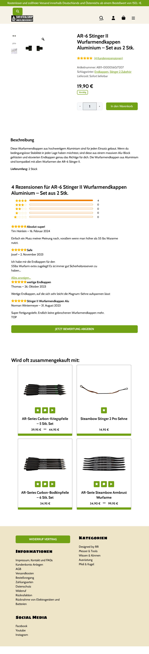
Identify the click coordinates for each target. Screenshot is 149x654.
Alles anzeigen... (21, 278)
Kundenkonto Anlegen (29, 564)
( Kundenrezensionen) (108, 58)
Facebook (21, 626)
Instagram (22, 634)
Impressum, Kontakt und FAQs (34, 560)
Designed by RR (89, 546)
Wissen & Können (89, 555)
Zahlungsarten (24, 582)
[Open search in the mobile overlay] (101, 17)
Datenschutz (23, 586)
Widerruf (21, 591)
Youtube (21, 630)
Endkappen (101, 71)
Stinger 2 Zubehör (120, 71)
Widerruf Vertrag (43, 539)
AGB (18, 569)
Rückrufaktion (24, 595)
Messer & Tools (88, 551)
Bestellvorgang (25, 577)
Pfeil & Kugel (86, 564)
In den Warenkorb (122, 106)
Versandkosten (25, 573)
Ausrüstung (85, 560)
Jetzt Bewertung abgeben (74, 329)
